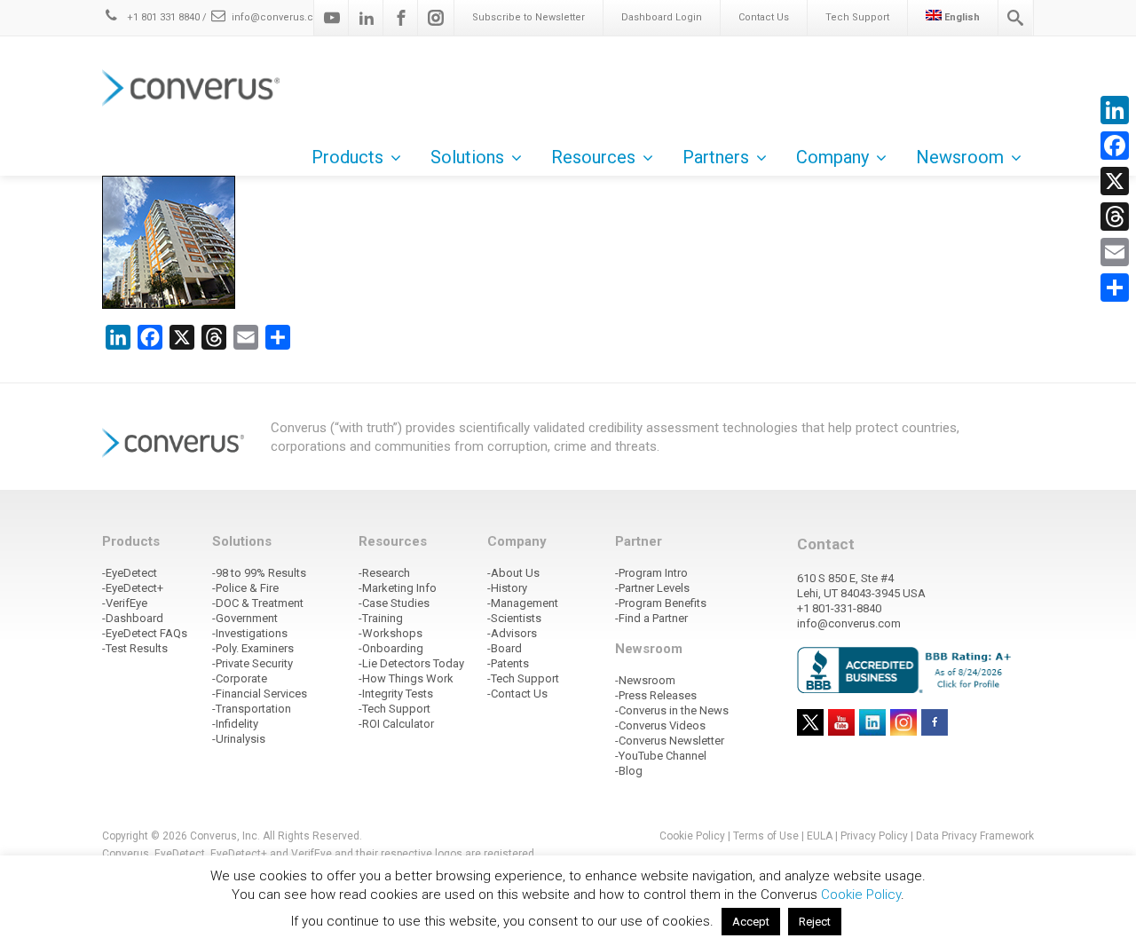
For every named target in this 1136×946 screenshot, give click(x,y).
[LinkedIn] (1114, 110)
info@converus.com (280, 17)
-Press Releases (656, 695)
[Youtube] (332, 17)
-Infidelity (235, 723)
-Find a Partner (651, 618)
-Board (504, 648)
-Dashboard (132, 618)
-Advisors (512, 633)
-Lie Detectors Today (411, 663)
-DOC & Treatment (258, 603)
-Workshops (390, 633)
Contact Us (763, 17)
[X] (1114, 181)
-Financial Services (259, 693)
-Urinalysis (238, 738)
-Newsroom (645, 680)
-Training (381, 618)
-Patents (508, 663)
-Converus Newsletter (669, 740)
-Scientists (514, 618)
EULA (819, 836)
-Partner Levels (652, 588)
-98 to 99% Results (259, 572)
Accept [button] (750, 921)
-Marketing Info (398, 588)
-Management (522, 603)
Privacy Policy (874, 836)
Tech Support (857, 17)
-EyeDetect (129, 572)
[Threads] (1114, 216)
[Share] (1114, 287)
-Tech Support (394, 708)
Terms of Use (766, 836)
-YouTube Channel (660, 755)
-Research (384, 572)
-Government (245, 618)
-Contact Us (517, 693)
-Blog (629, 770)
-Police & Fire (245, 588)
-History (507, 588)
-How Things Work (406, 678)
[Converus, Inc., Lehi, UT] (907, 669)
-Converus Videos (660, 725)
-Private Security (252, 663)
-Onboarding (391, 648)
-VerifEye (124, 603)
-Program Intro (651, 572)
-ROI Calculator (396, 723)
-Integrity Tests (396, 693)
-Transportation (251, 708)
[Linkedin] (366, 17)
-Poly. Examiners (253, 648)
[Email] (1114, 252)
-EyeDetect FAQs (144, 633)
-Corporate (239, 678)
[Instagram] (436, 17)
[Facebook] (401, 17)
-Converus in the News (672, 710)
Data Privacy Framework (975, 836)
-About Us (513, 572)
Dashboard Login (661, 17)
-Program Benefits (660, 603)
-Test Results (135, 648)
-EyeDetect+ (132, 588)
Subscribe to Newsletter (528, 17)
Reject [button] (815, 921)
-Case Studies (394, 603)
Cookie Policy (692, 836)
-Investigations (250, 633)
